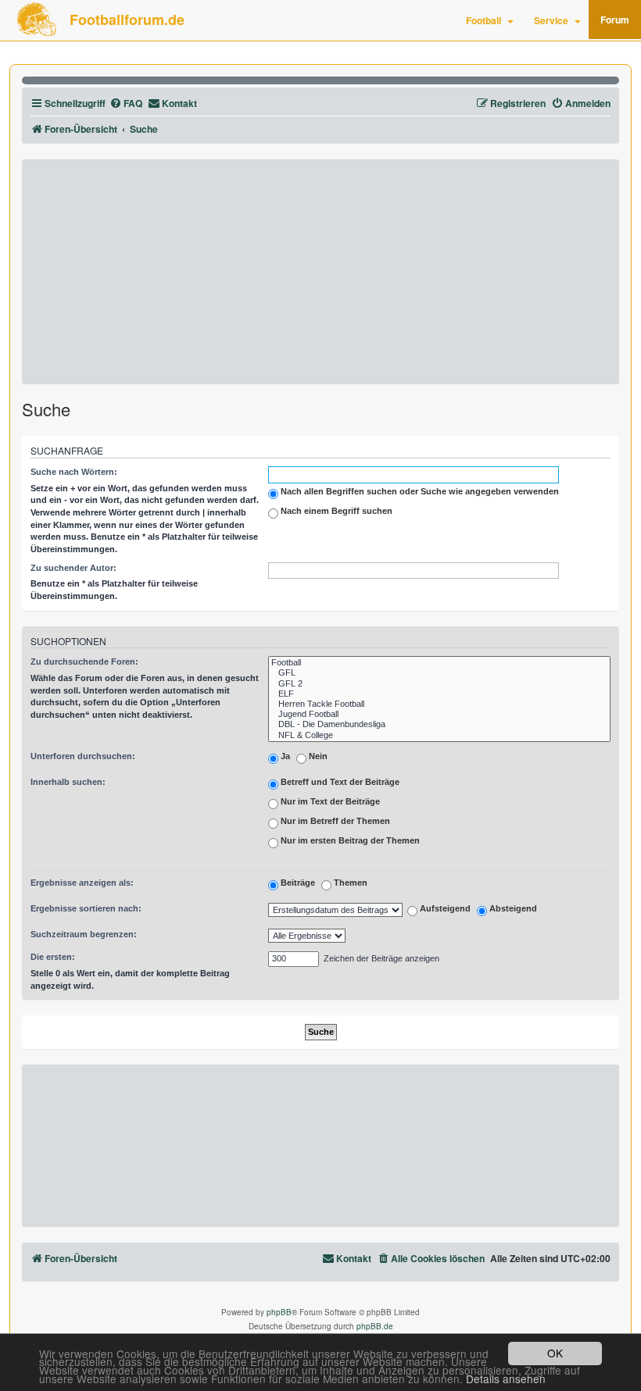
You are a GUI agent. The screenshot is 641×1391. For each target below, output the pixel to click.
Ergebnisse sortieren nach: (85, 908)
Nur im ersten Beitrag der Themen (349, 840)
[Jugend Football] (439, 714)
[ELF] (439, 694)
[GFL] (439, 673)
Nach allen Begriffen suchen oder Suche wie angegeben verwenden (418, 491)
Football (483, 20)
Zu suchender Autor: (73, 567)
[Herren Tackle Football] (439, 704)
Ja (284, 756)
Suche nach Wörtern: (73, 471)
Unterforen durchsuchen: (82, 756)
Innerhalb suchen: (68, 781)
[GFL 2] (439, 684)
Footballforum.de (127, 19)
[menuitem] (125, 103)
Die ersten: (52, 956)
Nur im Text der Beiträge (329, 801)
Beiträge (296, 882)
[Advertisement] (320, 271)
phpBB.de (374, 1326)
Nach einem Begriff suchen (335, 510)
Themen (349, 882)
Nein (317, 756)
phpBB (279, 1312)
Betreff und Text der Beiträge (338, 781)
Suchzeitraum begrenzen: (83, 934)
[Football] (439, 663)
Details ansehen (506, 1379)
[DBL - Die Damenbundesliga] (439, 724)
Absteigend (512, 909)
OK (555, 1353)
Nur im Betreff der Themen (334, 821)
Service (551, 20)
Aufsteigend (444, 909)
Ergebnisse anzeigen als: (82, 882)
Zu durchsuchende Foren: (84, 661)
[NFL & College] (439, 735)
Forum (614, 19)
